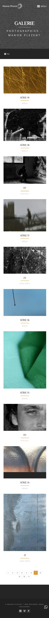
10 (24, 577)
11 (29, 577)
